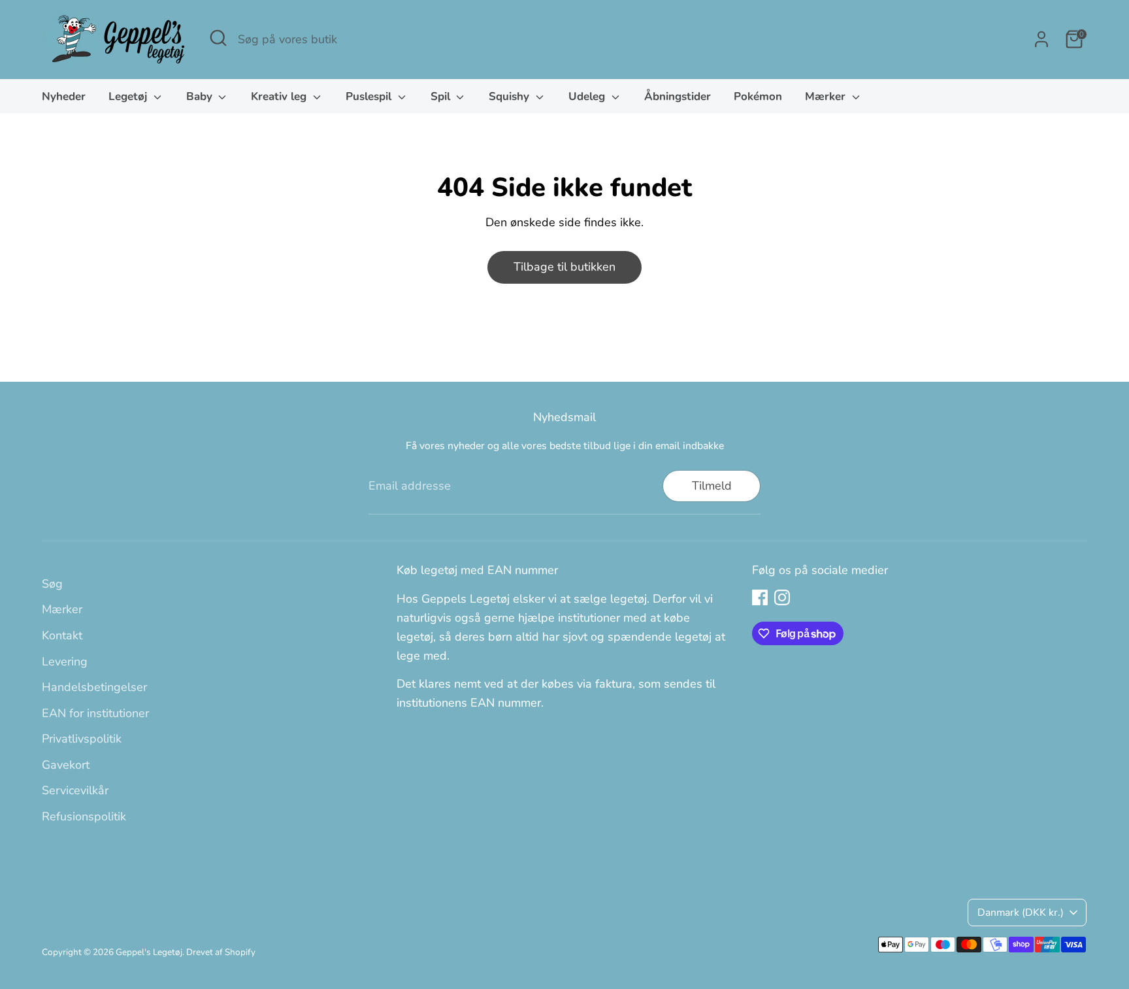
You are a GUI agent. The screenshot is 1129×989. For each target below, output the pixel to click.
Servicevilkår (75, 790)
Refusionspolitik (84, 816)
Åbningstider (677, 96)
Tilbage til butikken (564, 267)
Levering (65, 661)
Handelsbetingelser (94, 687)
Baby (201, 96)
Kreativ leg (280, 96)
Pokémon (758, 96)
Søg (52, 584)
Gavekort (66, 765)
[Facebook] (760, 597)
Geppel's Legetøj (149, 952)
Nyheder (64, 96)
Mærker (827, 96)
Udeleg (588, 96)
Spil (442, 96)
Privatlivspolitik (82, 738)
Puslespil (370, 96)
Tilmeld (712, 486)
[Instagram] (782, 597)
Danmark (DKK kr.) (1020, 912)
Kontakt (62, 635)
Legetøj (129, 96)
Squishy (510, 96)
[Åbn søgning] (218, 38)
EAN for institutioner (95, 713)
